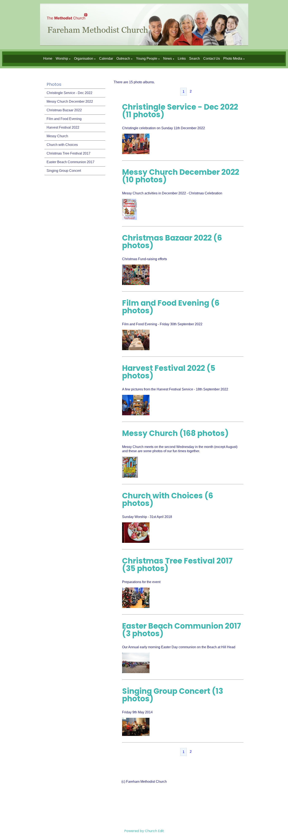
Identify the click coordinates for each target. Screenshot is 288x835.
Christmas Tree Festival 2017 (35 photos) (177, 564)
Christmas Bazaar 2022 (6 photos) (172, 242)
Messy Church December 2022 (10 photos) (180, 176)
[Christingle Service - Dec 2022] (135, 153)
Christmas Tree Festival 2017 (68, 153)
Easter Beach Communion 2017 (70, 162)
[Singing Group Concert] (135, 735)
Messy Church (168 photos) (175, 433)
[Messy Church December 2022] (129, 219)
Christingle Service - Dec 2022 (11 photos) (180, 111)
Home (47, 58)
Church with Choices (62, 145)
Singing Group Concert (64, 170)
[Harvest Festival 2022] (135, 414)
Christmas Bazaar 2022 (64, 110)
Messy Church (57, 136)
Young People (146, 58)
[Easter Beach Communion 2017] (135, 672)
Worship (62, 58)
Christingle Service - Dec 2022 (69, 93)
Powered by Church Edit (144, 830)
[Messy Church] (130, 476)
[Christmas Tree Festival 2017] (135, 607)
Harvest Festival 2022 (63, 127)
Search (194, 58)
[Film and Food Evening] (135, 349)
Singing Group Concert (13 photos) (172, 695)
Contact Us (211, 58)
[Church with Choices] (135, 541)
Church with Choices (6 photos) (167, 499)
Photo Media (232, 58)
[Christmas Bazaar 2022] (135, 284)
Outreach (123, 58)
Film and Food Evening (64, 119)
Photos (54, 84)
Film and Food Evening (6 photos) (170, 307)
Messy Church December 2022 (70, 101)
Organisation (83, 58)
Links (182, 58)
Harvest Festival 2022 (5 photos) (168, 372)
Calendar (106, 58)
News (167, 58)
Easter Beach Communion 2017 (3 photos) (181, 630)
